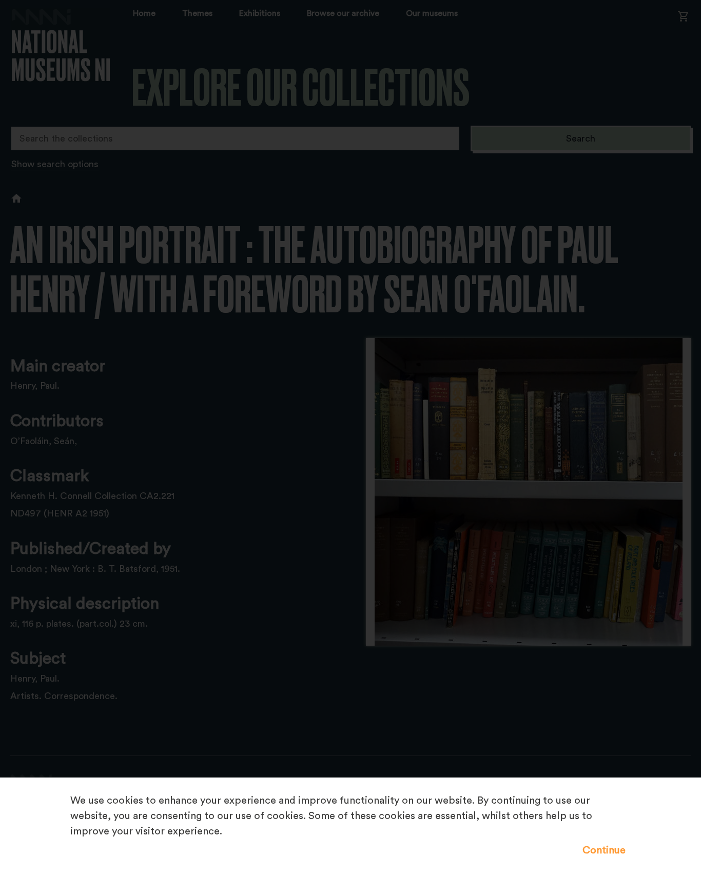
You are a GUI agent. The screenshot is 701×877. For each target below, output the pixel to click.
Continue (604, 850)
